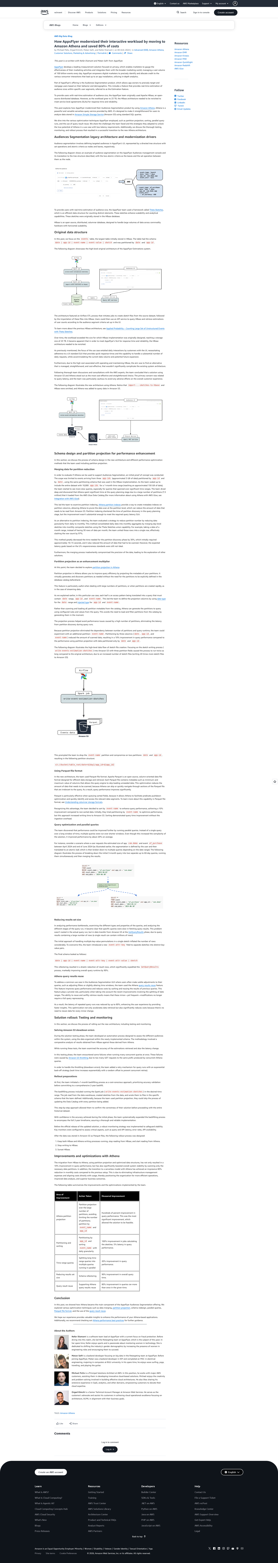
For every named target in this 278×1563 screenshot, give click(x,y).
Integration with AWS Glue (66, 498)
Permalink (102, 53)
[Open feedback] (274, 781)
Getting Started (96, 1492)
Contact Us (200, 1492)
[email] (242, 1548)
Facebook (181, 99)
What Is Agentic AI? (44, 1503)
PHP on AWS (147, 1519)
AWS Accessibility (203, 1525)
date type (161, 598)
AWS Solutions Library (99, 1508)
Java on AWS (147, 1514)
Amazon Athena (147, 108)
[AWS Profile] (235, 3)
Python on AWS (149, 1508)
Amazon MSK (180, 59)
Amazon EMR (180, 52)
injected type (83, 602)
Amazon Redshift (182, 65)
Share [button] (129, 53)
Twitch (180, 105)
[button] (74, 12)
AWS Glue (178, 68)
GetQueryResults (136, 932)
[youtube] (233, 1548)
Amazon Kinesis (181, 55)
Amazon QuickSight (183, 62)
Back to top (137, 1536)
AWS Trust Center (97, 1503)
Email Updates (184, 109)
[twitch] (228, 1548)
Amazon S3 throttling (78, 1057)
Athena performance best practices (108, 1320)
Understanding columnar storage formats (83, 802)
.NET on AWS (148, 1503)
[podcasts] (237, 1548)
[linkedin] (219, 1548)
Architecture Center (98, 1514)
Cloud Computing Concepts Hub (51, 1508)
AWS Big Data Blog (63, 36)
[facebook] (214, 1548)
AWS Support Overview (206, 1514)
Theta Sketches (156, 209)
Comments (116, 53)
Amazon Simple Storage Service (89, 114)
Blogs (38, 1525)
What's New (41, 1519)
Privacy (38, 1553)
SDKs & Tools (148, 1497)
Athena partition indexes (110, 504)
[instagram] (223, 1548)
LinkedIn (181, 102)
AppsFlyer (58, 67)
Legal (197, 1531)
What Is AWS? (42, 1492)
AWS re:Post (201, 1503)
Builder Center (148, 1492)
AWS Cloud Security (45, 1514)
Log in (108, 1449)
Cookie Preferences (68, 1553)
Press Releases (42, 1531)
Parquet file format (63, 1311)
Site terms (50, 1553)
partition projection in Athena (106, 567)
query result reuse (97, 1311)
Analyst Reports (96, 1525)
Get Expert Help (203, 1519)
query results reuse (147, 985)
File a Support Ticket (205, 1497)
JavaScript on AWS (150, 1525)
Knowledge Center (204, 1508)
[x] (210, 1548)
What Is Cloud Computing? (48, 1497)
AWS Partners (95, 1531)
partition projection (121, 1307)
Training (92, 1497)
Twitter (180, 96)
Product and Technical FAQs (102, 1519)
